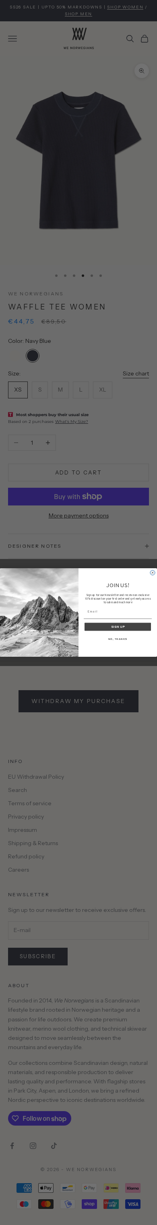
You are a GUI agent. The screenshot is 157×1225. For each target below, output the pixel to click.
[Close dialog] (152, 572)
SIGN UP (118, 627)
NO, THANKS (118, 638)
